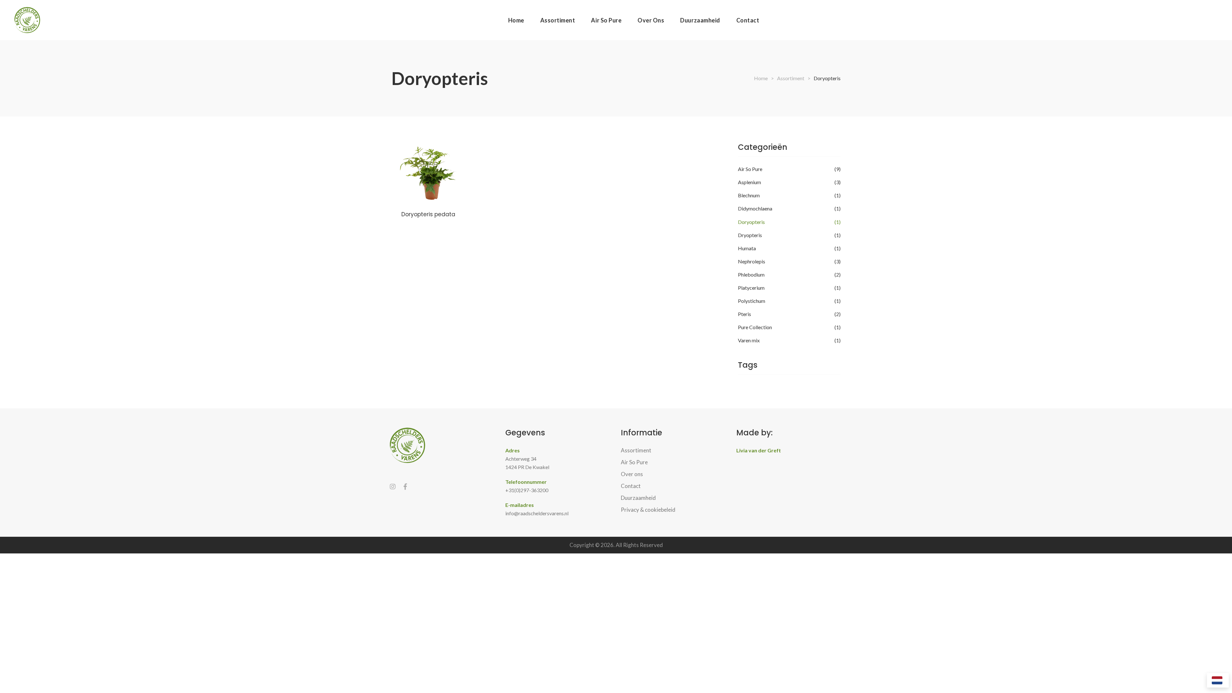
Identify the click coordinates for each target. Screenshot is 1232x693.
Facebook (405, 486)
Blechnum (749, 195)
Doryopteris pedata (428, 214)
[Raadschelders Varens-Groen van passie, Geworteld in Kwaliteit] (27, 20)
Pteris (744, 314)
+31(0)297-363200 (526, 490)
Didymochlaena (755, 208)
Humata (747, 248)
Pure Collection (755, 327)
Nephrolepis (751, 261)
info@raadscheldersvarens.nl (537, 513)
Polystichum (751, 301)
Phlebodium (751, 274)
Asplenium (749, 182)
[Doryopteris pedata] (428, 173)
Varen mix (749, 340)
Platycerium (751, 288)
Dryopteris (750, 235)
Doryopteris (751, 222)
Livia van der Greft (758, 450)
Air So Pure (750, 169)
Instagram (393, 486)
